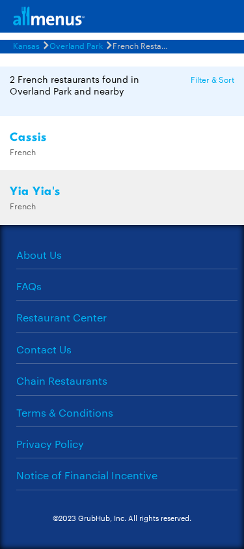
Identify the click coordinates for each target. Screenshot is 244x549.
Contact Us (44, 349)
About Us (39, 254)
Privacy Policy (50, 444)
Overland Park (76, 45)
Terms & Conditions (64, 412)
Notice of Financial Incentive (86, 475)
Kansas (26, 45)
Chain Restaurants (61, 380)
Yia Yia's (35, 191)
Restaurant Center (61, 317)
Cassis (28, 137)
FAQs (29, 286)
